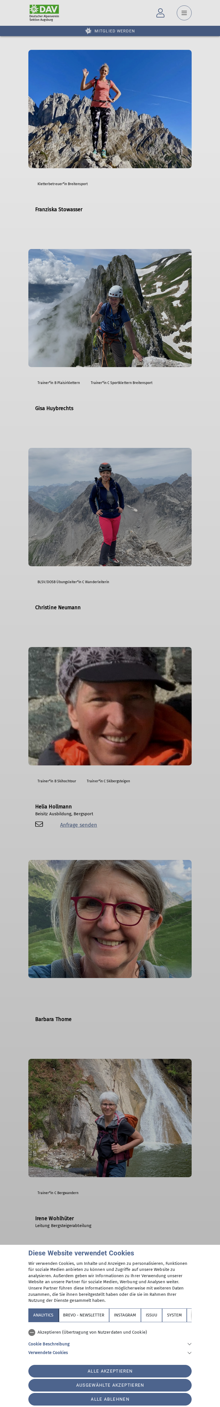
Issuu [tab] (151, 1315)
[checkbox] (110, 1332)
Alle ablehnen (110, 1399)
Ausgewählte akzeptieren (110, 1385)
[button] (110, 1343)
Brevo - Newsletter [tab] (83, 1315)
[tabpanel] (110, 1341)
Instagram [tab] (125, 1315)
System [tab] (174, 1315)
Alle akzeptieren (110, 1371)
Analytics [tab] (43, 1315)
